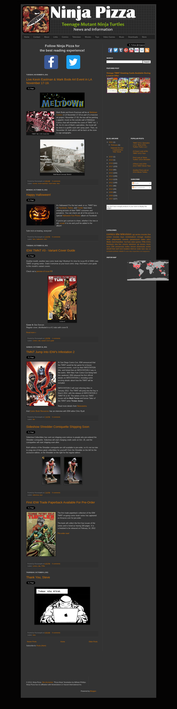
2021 (111, 142)
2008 (111, 196)
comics (35, 341)
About (46, 37)
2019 (111, 160)
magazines (146, 251)
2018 (111, 163)
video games (136, 242)
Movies (88, 37)
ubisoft (108, 249)
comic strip (128, 251)
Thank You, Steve (38, 577)
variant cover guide (47, 341)
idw (39, 341)
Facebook (63, 208)
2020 (111, 157)
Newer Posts (32, 642)
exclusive (109, 251)
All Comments (139, 188)
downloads (141, 247)
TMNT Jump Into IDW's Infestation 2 (50, 352)
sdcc (149, 239)
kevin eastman (43, 183)
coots (139, 249)
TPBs (43, 566)
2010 (111, 189)
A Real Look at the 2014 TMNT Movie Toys (142, 165)
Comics (65, 37)
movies (144, 234)
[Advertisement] (128, 115)
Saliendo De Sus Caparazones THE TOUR (117, 150)
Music (121, 37)
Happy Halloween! (38, 194)
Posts (136, 183)
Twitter (70, 208)
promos (115, 251)
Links (55, 37)
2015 (111, 173)
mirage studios (144, 237)
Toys (97, 37)
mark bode (52, 183)
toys (41, 495)
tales (143, 239)
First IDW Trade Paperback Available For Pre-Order (60, 502)
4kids (108, 242)
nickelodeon (130, 237)
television (126, 234)
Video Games (109, 37)
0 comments (56, 181)
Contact (36, 37)
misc (58, 183)
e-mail (62, 223)
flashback (110, 244)
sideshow (36, 495)
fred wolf (115, 249)
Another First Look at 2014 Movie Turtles (140, 171)
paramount (135, 239)
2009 (111, 192)
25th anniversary (117, 247)
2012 (111, 183)
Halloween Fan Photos (71, 216)
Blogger (93, 691)
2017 (111, 166)
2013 (111, 179)
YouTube (127, 242)
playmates (116, 239)
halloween (39, 239)
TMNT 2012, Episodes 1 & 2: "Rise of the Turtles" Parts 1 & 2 (141, 145)
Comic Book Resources (39, 411)
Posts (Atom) (41, 646)
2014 (111, 176)
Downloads (133, 37)
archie (148, 247)
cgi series (136, 234)
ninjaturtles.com (137, 251)
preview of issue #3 (44, 271)
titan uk (148, 249)
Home (26, 37)
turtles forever (130, 247)
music (148, 244)
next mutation (124, 249)
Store (144, 37)
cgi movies (141, 244)
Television (76, 37)
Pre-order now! (63, 533)
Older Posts (93, 642)
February (114, 145)
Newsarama (82, 406)
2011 (111, 186)
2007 (111, 199)
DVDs (148, 242)
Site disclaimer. (47, 682)
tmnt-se (133, 249)
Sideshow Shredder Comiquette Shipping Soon (57, 426)
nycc (143, 249)
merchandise (117, 242)
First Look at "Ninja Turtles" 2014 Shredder (141, 159)
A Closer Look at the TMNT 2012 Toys (140, 152)
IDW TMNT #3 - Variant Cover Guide (50, 250)
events (35, 183)
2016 (111, 170)
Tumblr (80, 208)
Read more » (31, 332)
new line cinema (121, 244)
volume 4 (122, 251)
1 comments (56, 338)
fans (34, 239)
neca (108, 247)
